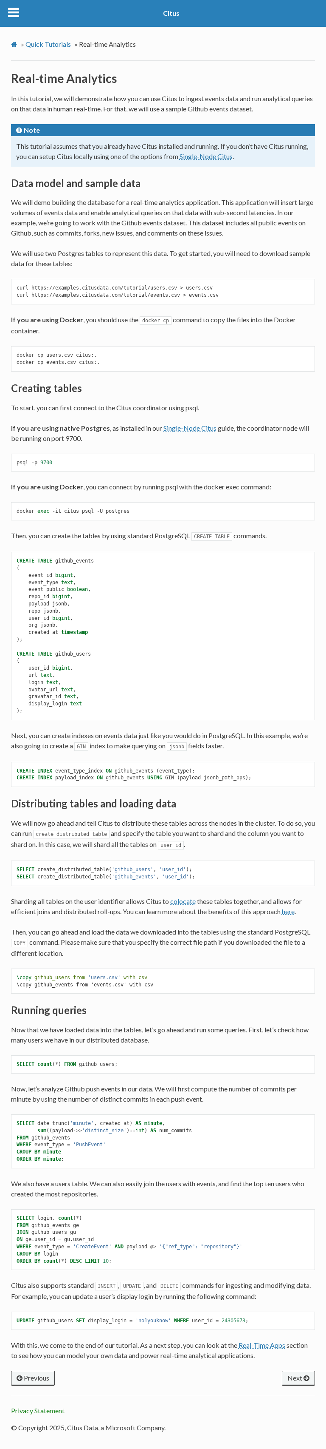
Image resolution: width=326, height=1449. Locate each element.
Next (295, 1378)
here (288, 911)
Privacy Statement (38, 1410)
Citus (171, 13)
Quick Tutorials (48, 44)
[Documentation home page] (15, 44)
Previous (35, 1378)
